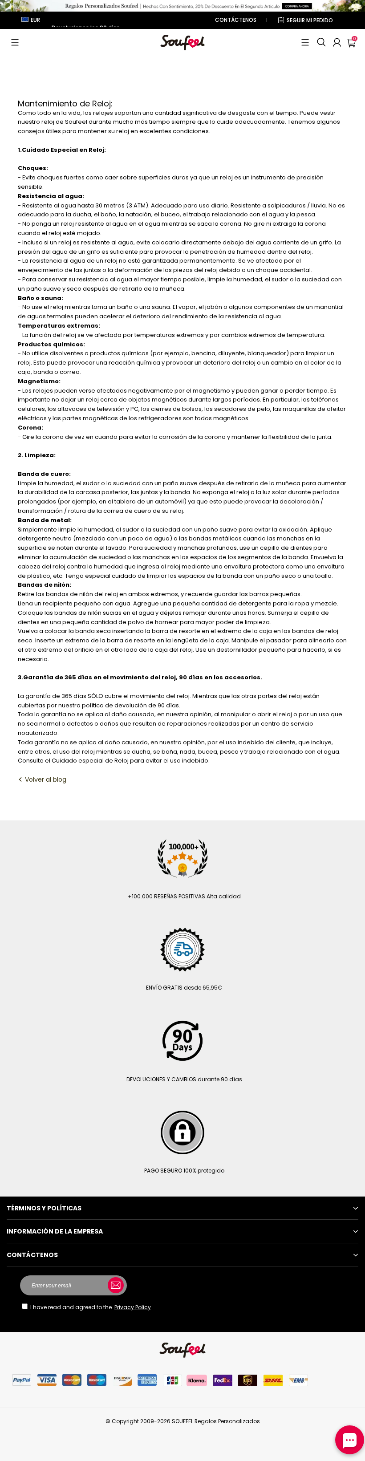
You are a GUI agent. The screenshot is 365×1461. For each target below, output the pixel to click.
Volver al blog (44, 779)
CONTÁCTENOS (235, 20)
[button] (15, 42)
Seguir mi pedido (310, 20)
